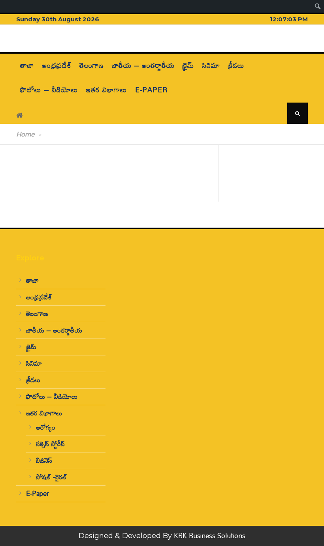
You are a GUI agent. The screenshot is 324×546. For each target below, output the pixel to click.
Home (25, 133)
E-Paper (151, 89)
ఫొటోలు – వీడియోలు (49, 89)
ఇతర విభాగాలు (106, 89)
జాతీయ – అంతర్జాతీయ (143, 65)
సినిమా (211, 65)
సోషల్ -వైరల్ (51, 476)
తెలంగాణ (91, 65)
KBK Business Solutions (209, 535)
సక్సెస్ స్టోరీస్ (50, 443)
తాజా (27, 65)
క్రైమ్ (188, 65)
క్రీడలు (236, 65)
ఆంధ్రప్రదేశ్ (57, 65)
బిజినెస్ (44, 460)
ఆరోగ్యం (45, 427)
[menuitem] (318, 6)
